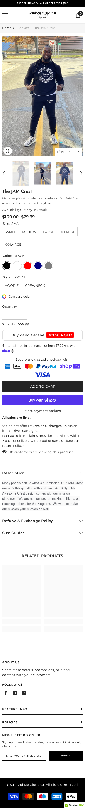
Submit (65, 755)
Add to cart (41, 387)
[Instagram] (14, 693)
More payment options (42, 411)
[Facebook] (5, 693)
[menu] (5, 15)
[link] (21, 621)
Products (22, 27)
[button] (70, 152)
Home (6, 27)
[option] (42, 96)
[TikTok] (23, 693)
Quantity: (10, 306)
